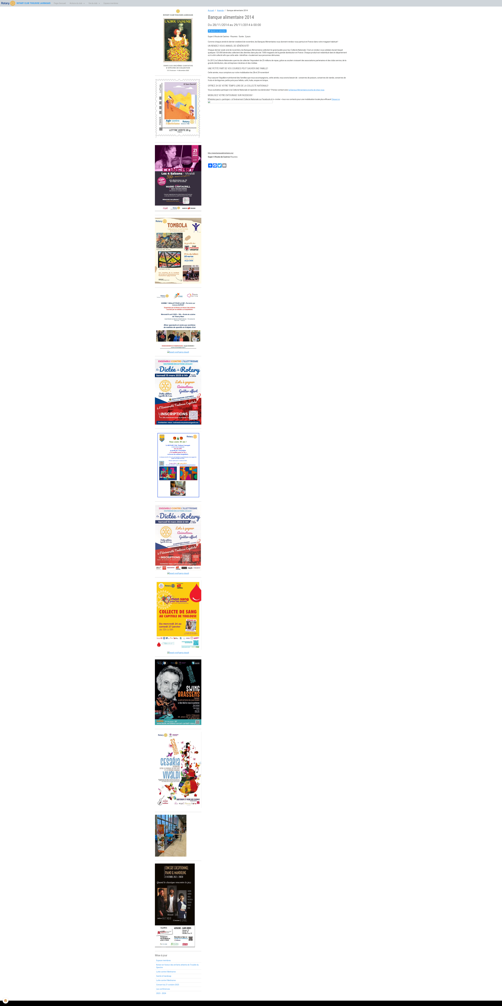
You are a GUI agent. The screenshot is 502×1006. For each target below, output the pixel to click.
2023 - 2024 (161, 993)
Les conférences (163, 989)
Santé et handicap (163, 976)
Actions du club (76, 3)
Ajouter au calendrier (218, 31)
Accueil (211, 10)
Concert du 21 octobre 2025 (167, 985)
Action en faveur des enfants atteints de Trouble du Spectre (177, 966)
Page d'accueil (60, 3)
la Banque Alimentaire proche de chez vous (306, 90)
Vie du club (93, 3)
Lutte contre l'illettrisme (166, 972)
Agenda (220, 10)
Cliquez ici (336, 99)
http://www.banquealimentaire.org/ (220, 153)
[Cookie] (5, 1001)
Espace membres (111, 3)
